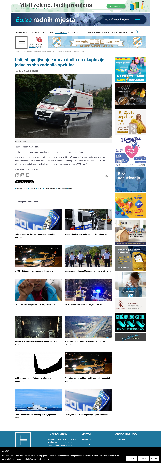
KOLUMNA (71, 32)
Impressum (86, 439)
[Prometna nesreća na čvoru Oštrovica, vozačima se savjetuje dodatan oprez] (88, 331)
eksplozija (32, 188)
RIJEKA (31, 32)
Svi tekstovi (120, 439)
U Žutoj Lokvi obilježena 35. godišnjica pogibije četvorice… (88, 271)
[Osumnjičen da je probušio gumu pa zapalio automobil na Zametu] (88, 404)
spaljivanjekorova (21, 188)
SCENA (79, 32)
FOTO (85, 32)
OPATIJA (45, 32)
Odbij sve (143, 458)
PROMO (131, 32)
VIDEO (90, 32)
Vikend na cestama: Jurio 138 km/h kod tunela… (84, 305)
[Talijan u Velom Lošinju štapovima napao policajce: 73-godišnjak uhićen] (38, 224)
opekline (40, 188)
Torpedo (17, 52)
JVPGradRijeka (62, 188)
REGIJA (38, 32)
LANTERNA (123, 32)
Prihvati (154, 458)
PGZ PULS (97, 32)
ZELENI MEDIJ (113, 32)
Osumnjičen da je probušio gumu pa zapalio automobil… (87, 415)
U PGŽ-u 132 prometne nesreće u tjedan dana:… (34, 271)
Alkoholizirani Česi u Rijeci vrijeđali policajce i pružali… (86, 234)
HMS (70, 188)
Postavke (131, 458)
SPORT (51, 32)
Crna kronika (27, 52)
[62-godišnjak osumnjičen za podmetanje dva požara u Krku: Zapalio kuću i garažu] (38, 333)
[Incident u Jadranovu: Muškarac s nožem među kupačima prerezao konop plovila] (38, 367)
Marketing (86, 444)
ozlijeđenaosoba (49, 188)
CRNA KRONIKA (61, 32)
